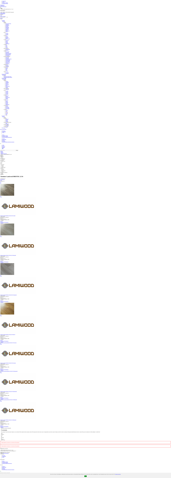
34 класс (7, 34)
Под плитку (7, 51)
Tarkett (7, 31)
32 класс (7, 33)
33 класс (7, 91)
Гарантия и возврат (5, 3)
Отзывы (3, 147)
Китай (7, 41)
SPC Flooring (8, 86)
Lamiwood (7, 29)
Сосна (7, 67)
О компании (4, 131)
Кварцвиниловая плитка (7, 76)
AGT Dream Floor (8, 23)
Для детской (7, 63)
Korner (7, 83)
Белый (7, 96)
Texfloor (7, 87)
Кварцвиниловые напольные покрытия (8, 469)
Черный (7, 121)
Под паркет (7, 55)
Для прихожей (8, 60)
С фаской (7, 72)
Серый (7, 36)
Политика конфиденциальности (7, 137)
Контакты (3, 146)
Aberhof (7, 81)
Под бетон (7, 52)
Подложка (3, 141)
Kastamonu (7, 26)
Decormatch (7, 25)
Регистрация (4, 6)
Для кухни (7, 57)
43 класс (7, 94)
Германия (7, 40)
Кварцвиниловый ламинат (8, 77)
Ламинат (3, 20)
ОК (85, 476)
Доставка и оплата (5, 2)
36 (0, 182)
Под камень (7, 107)
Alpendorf (7, 24)
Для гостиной (8, 62)
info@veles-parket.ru (6, 453)
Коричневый (8, 38)
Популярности (2, 179)
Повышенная (8, 49)
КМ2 (2, 173)
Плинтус (3, 115)
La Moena (7, 28)
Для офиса (7, 58)
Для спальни (8, 61)
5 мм (6, 114)
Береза (7, 68)
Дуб (6, 70)
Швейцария (7, 43)
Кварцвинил (4, 74)
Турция (7, 103)
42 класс (7, 93)
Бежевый (7, 37)
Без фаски (7, 73)
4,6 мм (7, 113)
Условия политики (118, 474)
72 (0, 183)
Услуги (3, 134)
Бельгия (7, 100)
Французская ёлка (8, 53)
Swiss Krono (7, 30)
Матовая (7, 65)
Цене (1, 180)
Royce (7, 85)
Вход (1, 6)
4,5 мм (7, 112)
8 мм (6, 45)
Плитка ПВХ (4, 78)
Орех (6, 69)
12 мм (6, 47)
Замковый (7, 89)
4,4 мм (7, 111)
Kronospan (7, 27)
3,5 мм (7, 110)
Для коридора (8, 59)
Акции (3, 132)
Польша (7, 102)
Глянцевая (7, 66)
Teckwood (7, 125)
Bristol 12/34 (3, 161)
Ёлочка (7, 106)
